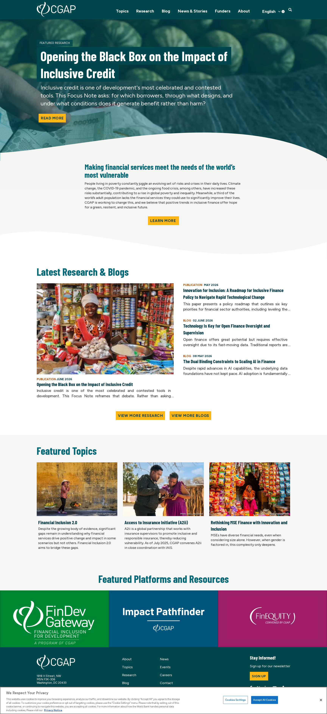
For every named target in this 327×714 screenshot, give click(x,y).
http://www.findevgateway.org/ (24, 593)
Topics (122, 11)
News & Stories (192, 11)
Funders (222, 11)
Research (145, 11)
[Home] (56, 9)
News (164, 659)
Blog (166, 11)
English (269, 11)
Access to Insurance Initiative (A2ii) (156, 522)
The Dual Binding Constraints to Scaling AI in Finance (229, 361)
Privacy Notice (53, 710)
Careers (166, 675)
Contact (166, 683)
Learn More (163, 220)
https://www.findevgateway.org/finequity (250, 593)
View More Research (140, 415)
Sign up (259, 676)
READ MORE (52, 118)
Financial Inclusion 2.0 (57, 522)
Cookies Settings (235, 699)
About (244, 11)
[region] (163, 700)
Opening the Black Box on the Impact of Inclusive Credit (85, 384)
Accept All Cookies (264, 699)
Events (165, 667)
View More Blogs (190, 415)
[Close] (321, 700)
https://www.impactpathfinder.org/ (136, 593)
